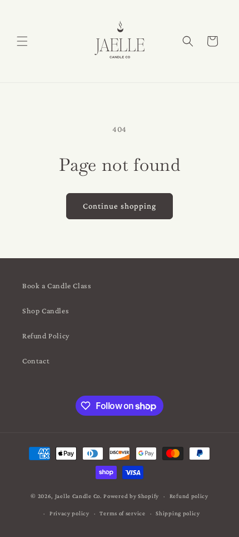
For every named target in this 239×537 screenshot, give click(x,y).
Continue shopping (119, 205)
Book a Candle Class (56, 285)
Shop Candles (45, 310)
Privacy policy (69, 513)
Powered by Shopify (131, 495)
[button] (22, 41)
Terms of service (122, 513)
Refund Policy (45, 335)
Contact (35, 360)
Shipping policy (178, 513)
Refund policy (189, 495)
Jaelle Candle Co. (78, 495)
